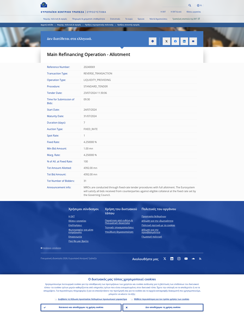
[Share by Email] (193, 41)
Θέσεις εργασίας (194, 12)
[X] (165, 259)
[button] (194, 5)
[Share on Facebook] (175, 41)
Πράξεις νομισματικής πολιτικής (99, 25)
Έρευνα (141, 19)
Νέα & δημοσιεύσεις (158, 19)
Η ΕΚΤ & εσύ (176, 12)
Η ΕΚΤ (163, 12)
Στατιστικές (115, 19)
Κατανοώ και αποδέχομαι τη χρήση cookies (81, 307)
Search (190, 5)
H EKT (71, 216)
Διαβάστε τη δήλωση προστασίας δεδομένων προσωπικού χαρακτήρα (92, 299)
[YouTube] (186, 259)
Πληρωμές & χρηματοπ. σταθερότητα (88, 19)
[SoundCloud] (193, 259)
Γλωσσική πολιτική (152, 237)
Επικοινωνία (75, 237)
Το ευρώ (129, 19)
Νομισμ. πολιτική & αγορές (55, 19)
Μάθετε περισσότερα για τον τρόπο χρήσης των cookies (161, 299)
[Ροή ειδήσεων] (200, 259)
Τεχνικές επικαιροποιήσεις (119, 228)
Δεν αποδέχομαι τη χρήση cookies (163, 307)
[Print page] (152, 41)
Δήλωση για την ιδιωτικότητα (157, 221)
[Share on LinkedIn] (184, 41)
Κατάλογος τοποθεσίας (52, 248)
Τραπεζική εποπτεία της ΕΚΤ (184, 19)
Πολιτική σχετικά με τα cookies (158, 225)
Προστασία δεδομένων (154, 216)
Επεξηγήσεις (75, 225)
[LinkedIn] (172, 259)
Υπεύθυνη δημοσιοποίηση (119, 232)
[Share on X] (166, 41)
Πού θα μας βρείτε (78, 241)
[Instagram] (179, 259)
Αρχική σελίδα (47, 25)
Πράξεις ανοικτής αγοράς (128, 25)
